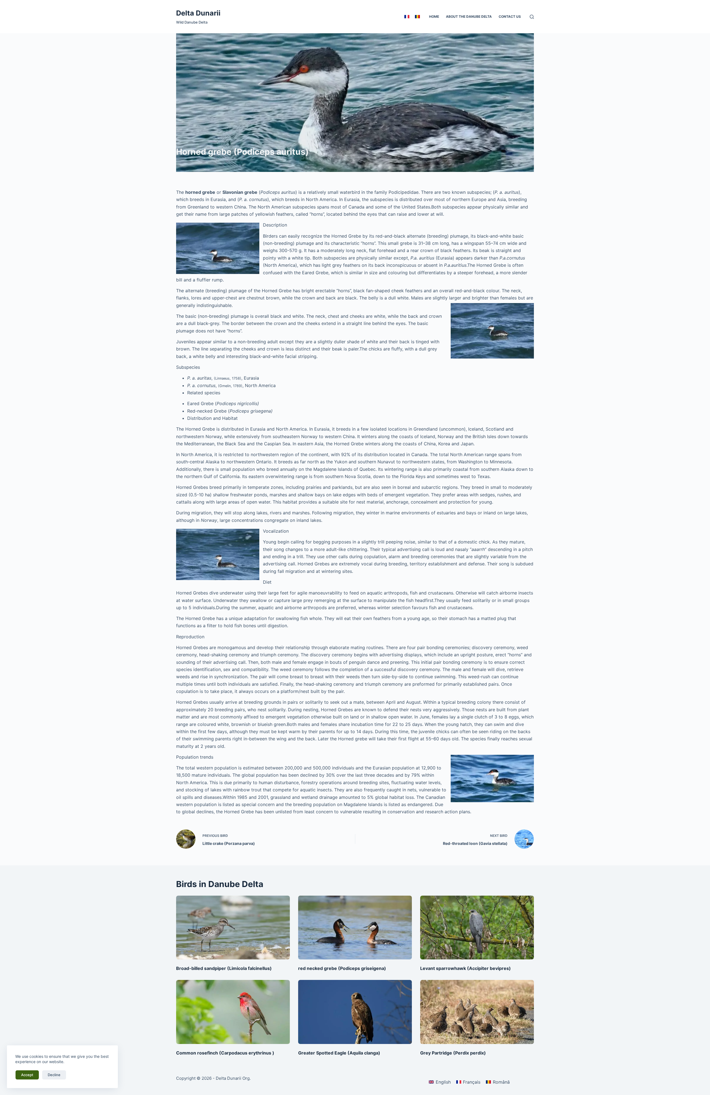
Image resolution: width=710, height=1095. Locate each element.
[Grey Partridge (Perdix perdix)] (477, 1012)
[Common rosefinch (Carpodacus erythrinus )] (233, 1012)
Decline (54, 1075)
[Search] (532, 17)
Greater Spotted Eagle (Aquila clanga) (339, 1053)
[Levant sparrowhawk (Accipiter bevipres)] (477, 928)
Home (434, 16)
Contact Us (510, 16)
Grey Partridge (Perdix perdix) (453, 1053)
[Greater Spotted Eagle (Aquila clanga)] (355, 1012)
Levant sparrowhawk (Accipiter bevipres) (465, 968)
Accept (27, 1075)
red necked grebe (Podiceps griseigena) (342, 968)
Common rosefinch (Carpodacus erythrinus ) (225, 1053)
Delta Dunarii (198, 13)
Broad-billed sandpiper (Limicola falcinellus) (224, 968)
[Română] (417, 16)
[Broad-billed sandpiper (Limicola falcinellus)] (233, 928)
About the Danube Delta (469, 16)
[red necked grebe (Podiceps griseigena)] (355, 928)
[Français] (406, 16)
